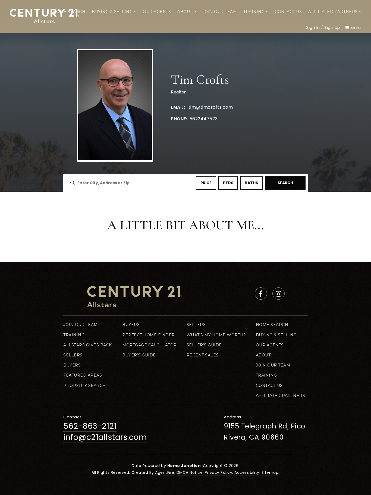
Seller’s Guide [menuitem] (204, 345)
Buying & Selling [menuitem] (113, 11)
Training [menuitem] (254, 11)
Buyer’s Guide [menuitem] (139, 355)
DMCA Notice (190, 472)
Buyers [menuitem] (72, 365)
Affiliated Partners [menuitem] (333, 11)
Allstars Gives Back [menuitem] (87, 345)
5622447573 (203, 119)
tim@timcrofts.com (210, 107)
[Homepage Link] (134, 296)
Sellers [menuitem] (73, 355)
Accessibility (246, 472)
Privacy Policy (218, 472)
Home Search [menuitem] (69, 11)
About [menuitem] (185, 11)
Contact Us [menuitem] (288, 11)
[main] (185, 131)
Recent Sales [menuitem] (203, 355)
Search (285, 183)
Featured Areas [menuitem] (82, 375)
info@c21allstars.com (105, 437)
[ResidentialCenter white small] (45, 15)
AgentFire (164, 472)
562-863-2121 (90, 426)
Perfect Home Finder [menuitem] (148, 335)
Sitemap (270, 472)
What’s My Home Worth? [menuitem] (216, 335)
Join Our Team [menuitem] (220, 11)
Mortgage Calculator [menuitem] (149, 345)
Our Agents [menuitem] (157, 11)
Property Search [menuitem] (84, 385)
